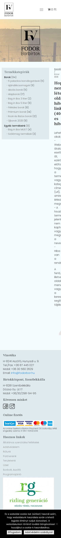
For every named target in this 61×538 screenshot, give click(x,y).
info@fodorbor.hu (23, 373)
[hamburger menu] (41, 9)
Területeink (9, 460)
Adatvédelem (11, 447)
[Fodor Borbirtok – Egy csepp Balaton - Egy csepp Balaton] (30, 40)
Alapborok (14, 94)
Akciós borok (15, 89)
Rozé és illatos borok (20, 116)
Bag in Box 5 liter (17, 103)
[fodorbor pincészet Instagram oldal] (12, 405)
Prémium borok (17, 112)
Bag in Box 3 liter (17, 98)
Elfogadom (14, 532)
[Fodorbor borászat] (9, 2)
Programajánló (12, 474)
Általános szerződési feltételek (21, 442)
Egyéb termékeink (14, 125)
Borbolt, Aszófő (12, 469)
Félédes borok (16, 107)
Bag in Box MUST (17, 129)
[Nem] (56, 524)
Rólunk (7, 451)
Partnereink (9, 456)
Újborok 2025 (15, 120)
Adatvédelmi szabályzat (39, 532)
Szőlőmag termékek (20, 134)
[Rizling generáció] (28, 479)
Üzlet (6, 465)
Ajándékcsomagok (19, 85)
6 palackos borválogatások (24, 81)
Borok (7, 77)
